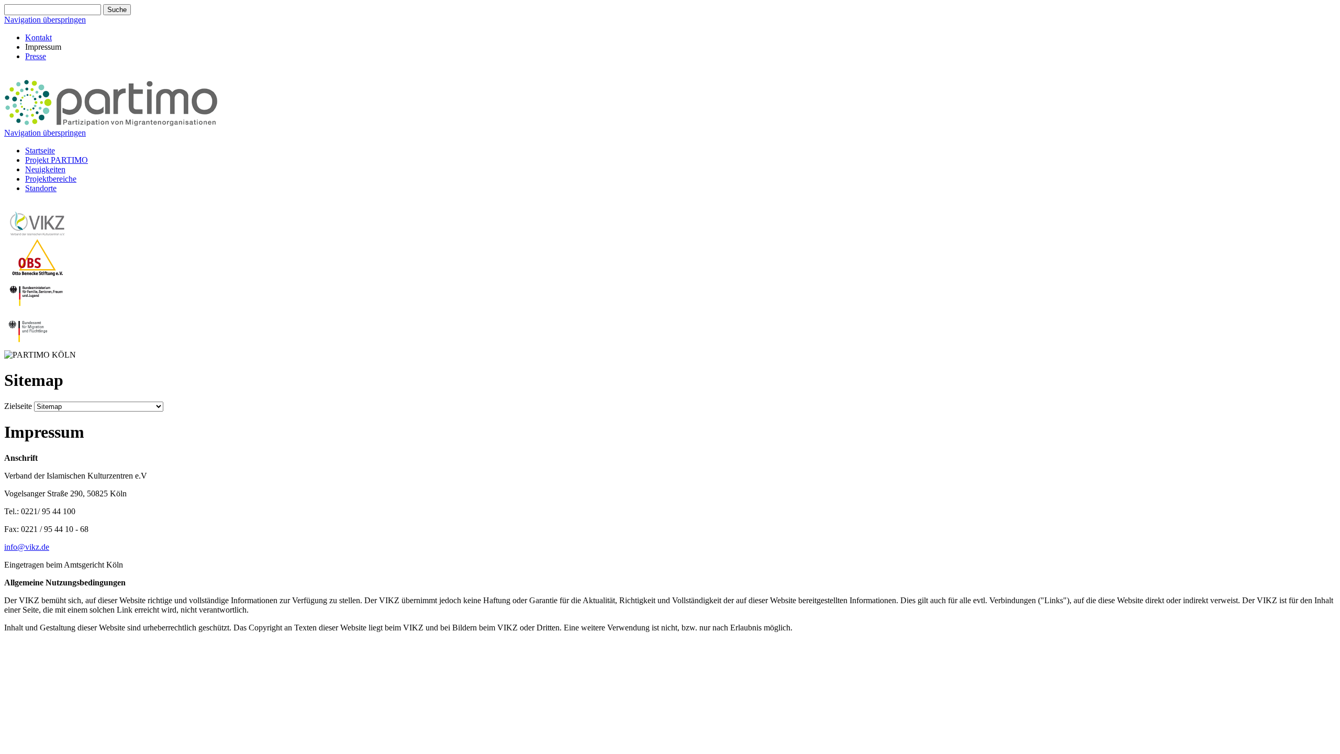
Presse (35, 56)
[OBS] (38, 273)
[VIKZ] (38, 234)
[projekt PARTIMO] (111, 123)
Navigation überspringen (45, 19)
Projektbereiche (50, 178)
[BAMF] (38, 345)
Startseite (40, 150)
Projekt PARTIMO (56, 160)
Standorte (41, 188)
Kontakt (38, 37)
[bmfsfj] (38, 309)
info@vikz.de (26, 546)
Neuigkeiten (45, 169)
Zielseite (18, 406)
